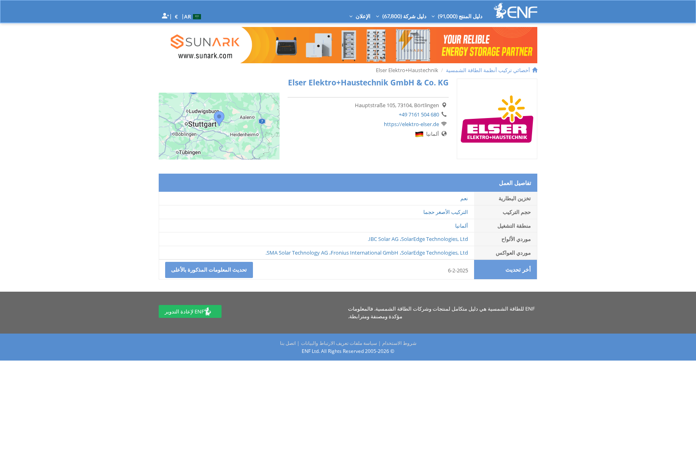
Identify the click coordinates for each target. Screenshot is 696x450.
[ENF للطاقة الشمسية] (515, 10)
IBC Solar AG (383, 239)
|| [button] (176, 16)
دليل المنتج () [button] (460, 16)
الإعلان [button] (362, 16)
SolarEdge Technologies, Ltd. (418, 239)
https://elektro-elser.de (411, 124)
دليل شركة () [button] (404, 16)
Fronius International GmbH (364, 252)
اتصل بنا (288, 343)
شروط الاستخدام (399, 343)
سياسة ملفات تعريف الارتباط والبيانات (339, 343)
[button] (193, 16)
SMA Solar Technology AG (297, 252)
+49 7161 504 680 (419, 114)
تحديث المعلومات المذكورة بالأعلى (209, 269)
